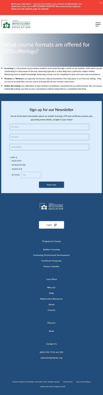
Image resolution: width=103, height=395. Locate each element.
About (52, 304)
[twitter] (62, 218)
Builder (17, 160)
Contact (51, 310)
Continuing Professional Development (51, 255)
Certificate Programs (51, 260)
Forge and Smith (59, 386)
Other (16, 175)
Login (49, 224)
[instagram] (47, 218)
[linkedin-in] (39, 218)
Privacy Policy (67, 382)
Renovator (19, 165)
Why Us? (51, 287)
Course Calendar (51, 266)
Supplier (17, 169)
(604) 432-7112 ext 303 (51, 352)
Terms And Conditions (83, 382)
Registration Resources (51, 298)
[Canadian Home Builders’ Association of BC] (15, 24)
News (51, 331)
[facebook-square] (55, 218)
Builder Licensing (51, 249)
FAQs (51, 293)
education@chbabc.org (52, 357)
